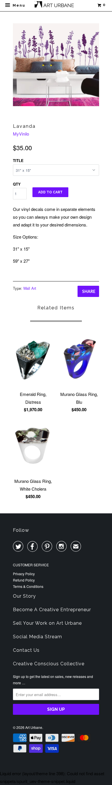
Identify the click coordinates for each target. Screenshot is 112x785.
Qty (17, 184)
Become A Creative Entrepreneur (52, 609)
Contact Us (26, 650)
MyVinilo (21, 134)
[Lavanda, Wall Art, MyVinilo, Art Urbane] (56, 64)
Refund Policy (24, 580)
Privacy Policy (24, 573)
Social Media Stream (37, 636)
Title (18, 160)
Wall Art (29, 288)
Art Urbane (33, 727)
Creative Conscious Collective (48, 663)
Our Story (24, 596)
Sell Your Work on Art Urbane (47, 623)
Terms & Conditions (28, 586)
